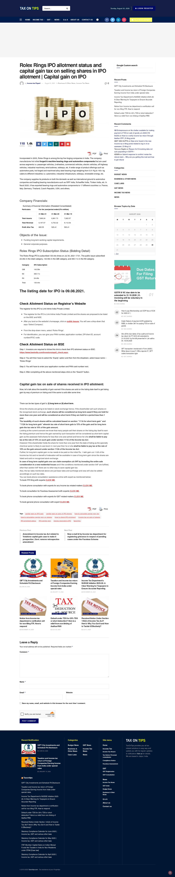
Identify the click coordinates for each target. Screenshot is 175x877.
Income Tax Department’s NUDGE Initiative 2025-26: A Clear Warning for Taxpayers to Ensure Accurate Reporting (95, 584)
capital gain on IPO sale (34, 514)
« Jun (116, 254)
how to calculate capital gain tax (87, 514)
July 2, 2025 (87, 629)
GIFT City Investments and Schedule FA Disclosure (31, 581)
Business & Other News (66, 83)
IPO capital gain (45, 521)
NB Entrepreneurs (121, 130)
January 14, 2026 (57, 592)
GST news (118, 188)
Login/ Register (145, 8)
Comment (24, 652)
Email (23, 692)
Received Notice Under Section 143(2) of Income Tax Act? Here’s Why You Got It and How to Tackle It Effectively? (95, 622)
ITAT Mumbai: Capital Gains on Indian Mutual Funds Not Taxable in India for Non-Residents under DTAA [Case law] (38, 847)
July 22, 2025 (56, 629)
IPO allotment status (28, 521)
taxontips (77, 521)
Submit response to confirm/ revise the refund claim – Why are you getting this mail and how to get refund (134, 157)
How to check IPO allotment (65, 517)
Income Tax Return (109, 752)
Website (69, 692)
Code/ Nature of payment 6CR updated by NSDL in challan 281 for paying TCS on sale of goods (138, 323)
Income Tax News (82, 83)
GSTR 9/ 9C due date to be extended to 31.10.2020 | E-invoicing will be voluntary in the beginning (128, 296)
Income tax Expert (33, 83)
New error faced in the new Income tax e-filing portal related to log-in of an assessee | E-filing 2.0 (132, 144)
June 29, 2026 (25, 586)
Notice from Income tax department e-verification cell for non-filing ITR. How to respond (32, 622)
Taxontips (28, 777)
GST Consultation (109, 775)
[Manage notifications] (170, 873)
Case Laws (119, 183)
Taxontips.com (33, 869)
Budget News (120, 174)
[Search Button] (67, 8)
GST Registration (108, 771)
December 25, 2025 (89, 592)
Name (23, 682)
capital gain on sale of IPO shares (59, 514)
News (56, 19)
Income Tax (38, 19)
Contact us (87, 19)
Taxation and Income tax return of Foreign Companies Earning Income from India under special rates (64, 584)
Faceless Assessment (110, 764)
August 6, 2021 (50, 83)
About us (74, 19)
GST (48, 19)
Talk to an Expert (142, 20)
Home (27, 19)
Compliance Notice (109, 760)
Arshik (116, 135)
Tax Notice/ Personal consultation (110, 756)
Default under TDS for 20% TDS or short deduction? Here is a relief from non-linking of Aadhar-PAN (64, 622)
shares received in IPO (62, 521)
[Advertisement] (87, 40)
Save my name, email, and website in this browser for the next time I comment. (54, 703)
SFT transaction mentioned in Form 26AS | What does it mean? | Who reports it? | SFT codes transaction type (137, 350)
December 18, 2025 (27, 629)
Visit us (140, 753)
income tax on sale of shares (89, 517)
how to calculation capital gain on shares (36, 517)
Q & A (65, 19)
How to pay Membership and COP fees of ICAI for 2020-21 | (138, 312)
